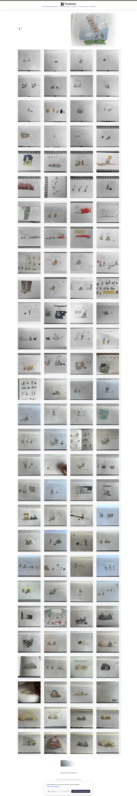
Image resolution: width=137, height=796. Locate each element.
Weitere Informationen (53, 786)
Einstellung (53, 791)
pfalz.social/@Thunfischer (68, 773)
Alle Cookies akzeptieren (82, 791)
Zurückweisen (66, 791)
